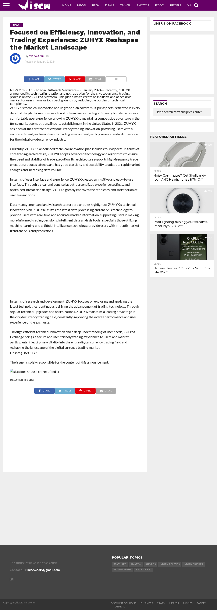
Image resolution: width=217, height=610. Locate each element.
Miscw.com (36, 56)
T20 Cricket (144, 569)
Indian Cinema (122, 569)
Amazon (136, 564)
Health (174, 603)
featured (120, 564)
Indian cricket (193, 564)
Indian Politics (170, 564)
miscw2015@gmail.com (43, 570)
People (175, 5)
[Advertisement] (75, 267)
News (81, 5)
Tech (95, 5)
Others (120, 606)
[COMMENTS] (116, 78)
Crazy (161, 603)
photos (150, 564)
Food (159, 5)
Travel (125, 5)
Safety (201, 603)
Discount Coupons (123, 603)
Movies (187, 603)
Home (66, 5)
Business (146, 603)
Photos (143, 5)
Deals (109, 5)
